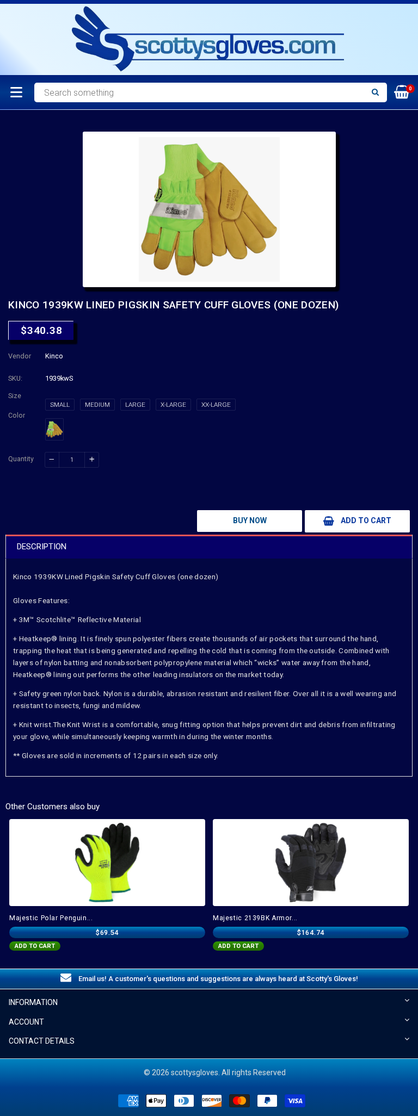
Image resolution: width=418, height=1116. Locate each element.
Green (54, 429)
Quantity (21, 459)
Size (14, 396)
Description (41, 546)
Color (16, 415)
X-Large (173, 404)
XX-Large (216, 404)
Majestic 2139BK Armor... (255, 918)
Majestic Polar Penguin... (51, 918)
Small (60, 404)
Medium (97, 404)
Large (135, 404)
